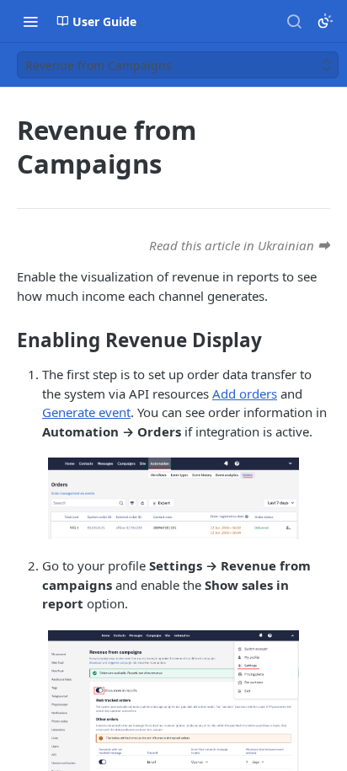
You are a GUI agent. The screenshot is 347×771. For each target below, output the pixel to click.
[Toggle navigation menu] (30, 21)
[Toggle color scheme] (325, 21)
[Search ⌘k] (293, 21)
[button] (173, 498)
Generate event (86, 412)
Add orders (244, 393)
